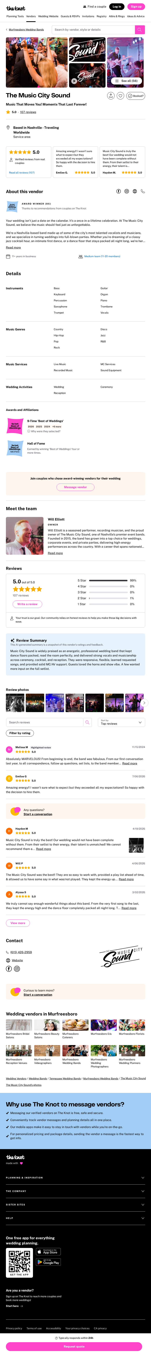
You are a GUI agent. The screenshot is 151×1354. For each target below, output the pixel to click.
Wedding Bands (38, 1078)
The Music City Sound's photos (23, 1084)
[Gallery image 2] (87, 49)
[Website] (135, 191)
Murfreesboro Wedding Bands (26, 29)
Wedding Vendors (16, 1078)
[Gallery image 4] (125, 62)
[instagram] (127, 191)
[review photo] (15, 703)
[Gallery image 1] (37, 62)
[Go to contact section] (143, 192)
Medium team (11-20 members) (102, 256)
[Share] (111, 95)
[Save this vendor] (120, 95)
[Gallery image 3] (87, 75)
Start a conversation (38, 814)
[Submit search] (140, 29)
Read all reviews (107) (22, 172)
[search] (87, 722)
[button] (87, 75)
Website (17, 960)
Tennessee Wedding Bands (65, 1078)
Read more (13, 247)
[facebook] (118, 191)
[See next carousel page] (144, 703)
